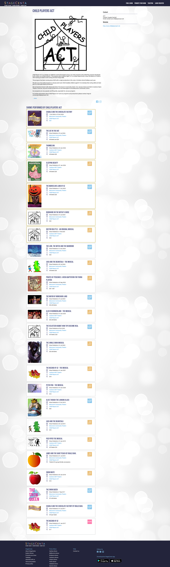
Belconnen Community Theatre (57, 116)
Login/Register (159, 3)
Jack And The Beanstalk (54, 421)
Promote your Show (140, 3)
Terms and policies (31, 561)
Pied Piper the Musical (54, 438)
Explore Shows (30, 553)
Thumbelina (50, 145)
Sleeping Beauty (52, 162)
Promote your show (31, 555)
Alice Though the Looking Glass (57, 400)
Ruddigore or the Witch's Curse (57, 212)
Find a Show (129, 3)
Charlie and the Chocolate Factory (59, 112)
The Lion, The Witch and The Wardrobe (60, 246)
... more (35, 98)
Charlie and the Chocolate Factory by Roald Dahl (64, 506)
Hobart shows (53, 559)
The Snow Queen (52, 489)
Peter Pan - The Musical (54, 385)
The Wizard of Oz (52, 521)
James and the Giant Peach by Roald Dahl (61, 453)
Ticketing (150, 3)
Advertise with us (30, 559)
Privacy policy (29, 563)
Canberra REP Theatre (55, 150)
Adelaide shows (53, 563)
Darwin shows (53, 566)
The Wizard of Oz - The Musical (57, 368)
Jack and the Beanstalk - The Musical (59, 262)
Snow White (50, 472)
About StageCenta (31, 551)
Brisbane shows (53, 555)
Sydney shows (53, 551)
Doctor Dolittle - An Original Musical (60, 229)
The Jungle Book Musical (55, 342)
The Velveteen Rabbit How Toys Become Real (62, 326)
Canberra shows (53, 557)
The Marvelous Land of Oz (55, 186)
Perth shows (52, 561)
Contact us (76, 551)
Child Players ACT (54, 118)
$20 (50, 120)
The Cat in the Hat (52, 131)
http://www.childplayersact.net (111, 26)
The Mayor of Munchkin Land (56, 296)
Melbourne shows (54, 553)
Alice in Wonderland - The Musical (58, 311)
